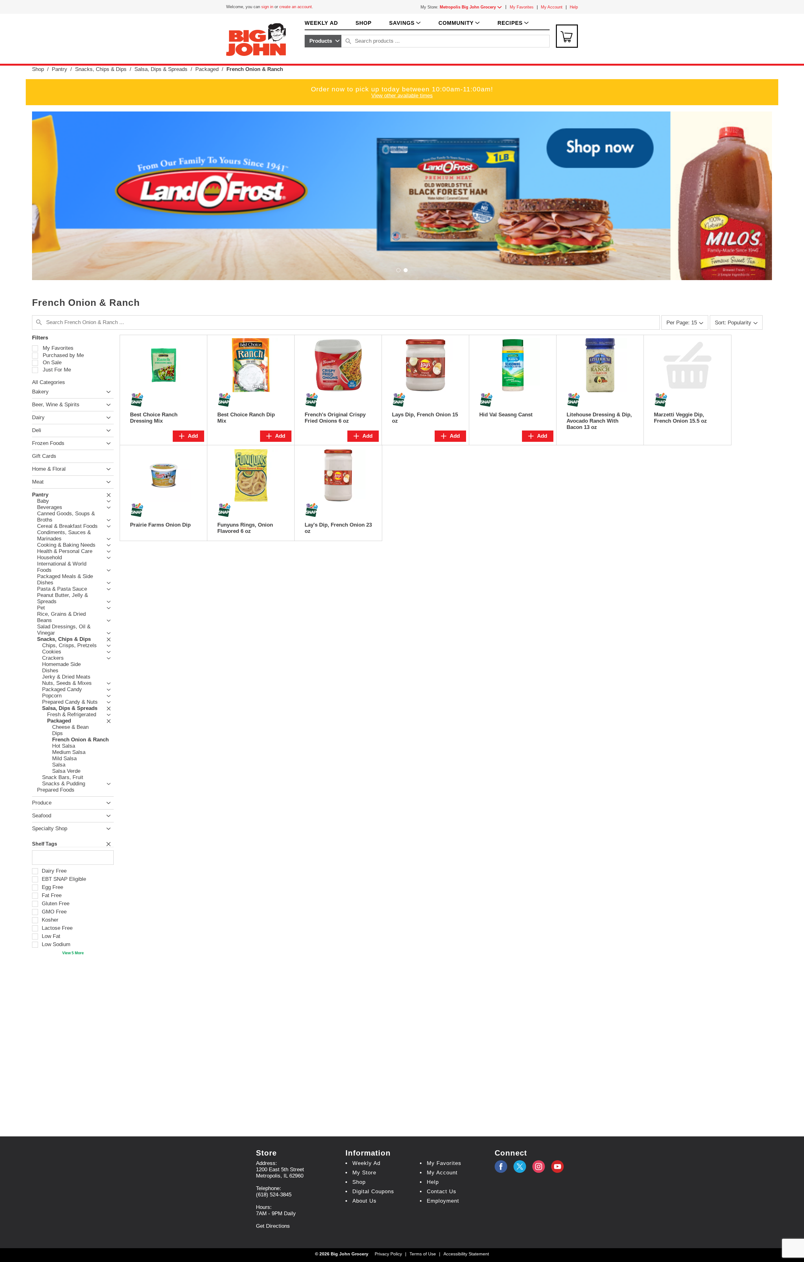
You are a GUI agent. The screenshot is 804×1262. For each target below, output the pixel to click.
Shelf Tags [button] (44, 844)
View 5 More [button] (73, 953)
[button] (472, 7)
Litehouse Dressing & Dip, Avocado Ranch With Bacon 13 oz (599, 421)
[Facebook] (501, 1166)
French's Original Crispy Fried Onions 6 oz (335, 418)
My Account (551, 7)
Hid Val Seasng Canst (506, 415)
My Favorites (522, 7)
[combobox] (323, 41)
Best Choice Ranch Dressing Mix (153, 418)
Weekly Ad (366, 1163)
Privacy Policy (388, 1253)
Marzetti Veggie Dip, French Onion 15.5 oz (680, 418)
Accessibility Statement (466, 1253)
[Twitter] (519, 1166)
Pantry (59, 69)
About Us (364, 1201)
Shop (38, 69)
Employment (443, 1201)
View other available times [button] (402, 96)
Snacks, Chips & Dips (101, 69)
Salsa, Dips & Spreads (160, 69)
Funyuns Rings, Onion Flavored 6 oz (245, 528)
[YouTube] (538, 1166)
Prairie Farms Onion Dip (160, 525)
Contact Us (441, 1191)
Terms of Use (423, 1253)
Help (574, 7)
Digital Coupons (373, 1191)
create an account (295, 6)
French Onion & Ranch (254, 69)
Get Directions (273, 1226)
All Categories (48, 382)
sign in (267, 6)
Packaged (207, 69)
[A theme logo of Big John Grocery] (256, 39)
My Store (364, 1173)
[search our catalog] (348, 41)
